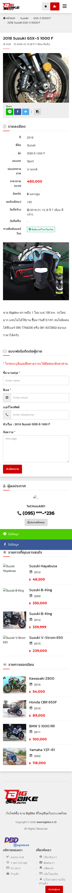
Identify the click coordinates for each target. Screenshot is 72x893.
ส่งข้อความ (12, 469)
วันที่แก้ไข (15, 221)
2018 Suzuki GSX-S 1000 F (28, 38)
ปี (20, 137)
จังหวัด (17, 194)
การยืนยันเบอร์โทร (12, 231)
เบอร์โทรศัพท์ (11, 407)
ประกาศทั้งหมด (37, 522)
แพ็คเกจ (48, 868)
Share (9, 106)
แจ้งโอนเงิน (51, 874)
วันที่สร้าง (15, 210)
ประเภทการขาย (14, 171)
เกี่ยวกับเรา (50, 857)
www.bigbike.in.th (47, 822)
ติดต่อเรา (49, 863)
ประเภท (16, 161)
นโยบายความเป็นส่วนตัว (52, 881)
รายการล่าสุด (19, 863)
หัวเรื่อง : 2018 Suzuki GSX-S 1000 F (26, 424)
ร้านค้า (15, 874)
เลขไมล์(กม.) (13, 202)
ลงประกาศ (17, 857)
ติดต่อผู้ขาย (54, 889)
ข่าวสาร (16, 868)
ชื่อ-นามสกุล (11, 373)
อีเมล (6, 390)
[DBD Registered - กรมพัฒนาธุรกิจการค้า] (16, 842)
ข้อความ (8, 432)
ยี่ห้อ (18, 145)
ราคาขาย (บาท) (15, 183)
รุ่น (19, 153)
